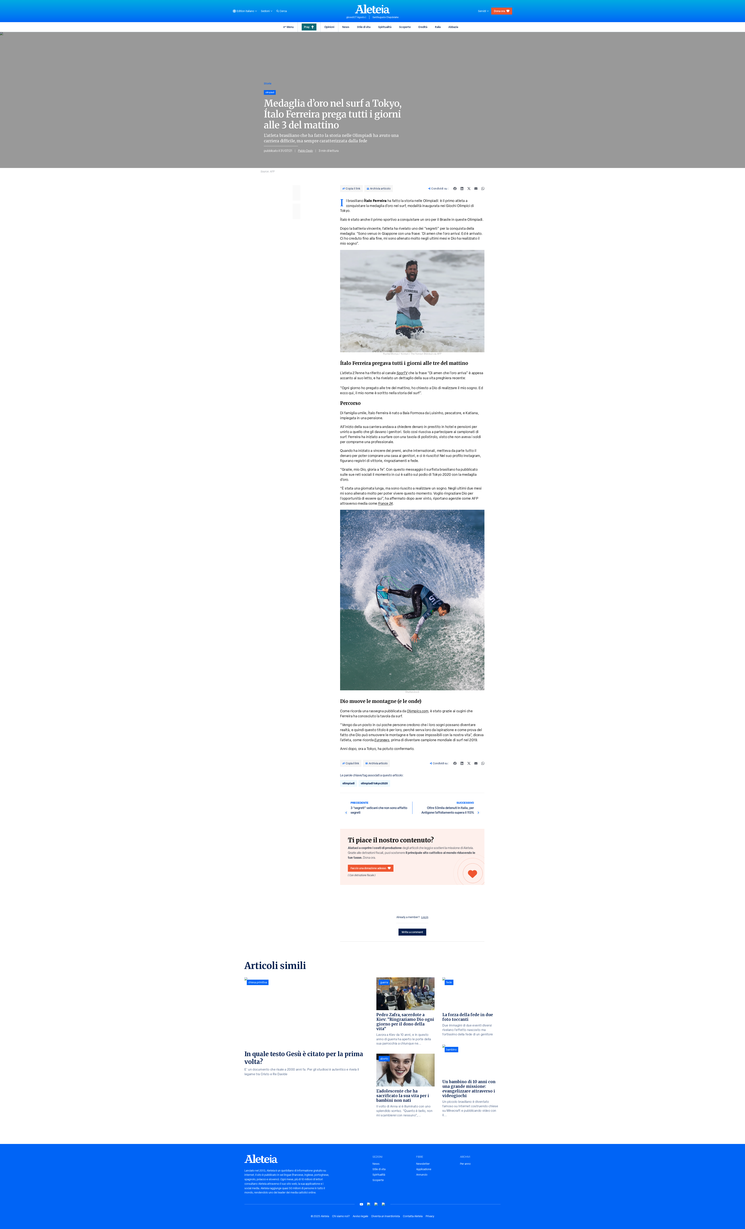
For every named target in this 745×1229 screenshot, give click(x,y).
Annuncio (421, 1174)
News (345, 27)
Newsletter (423, 1164)
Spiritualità (384, 27)
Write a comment (412, 932)
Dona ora (499, 11)
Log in (424, 917)
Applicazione (423, 1169)
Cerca (283, 11)
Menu (290, 27)
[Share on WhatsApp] (482, 188)
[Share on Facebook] (455, 188)
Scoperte (405, 27)
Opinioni (329, 27)
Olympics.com (417, 711)
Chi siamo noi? (341, 1216)
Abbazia (453, 27)
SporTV (402, 373)
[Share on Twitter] (468, 188)
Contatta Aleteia (413, 1216)
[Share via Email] (475, 188)
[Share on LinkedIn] (461, 188)
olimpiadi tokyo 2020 (374, 783)
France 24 (385, 503)
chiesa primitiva (257, 982)
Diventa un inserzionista (385, 1216)
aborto (384, 1058)
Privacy (430, 1216)
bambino (451, 1049)
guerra (384, 982)
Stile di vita (363, 27)
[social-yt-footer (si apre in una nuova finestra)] (361, 1204)
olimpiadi (348, 783)
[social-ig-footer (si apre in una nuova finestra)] (383, 1204)
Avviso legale (360, 1216)
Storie (267, 83)
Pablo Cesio (305, 151)
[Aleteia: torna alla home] (372, 9)
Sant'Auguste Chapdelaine (385, 17)
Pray (306, 27)
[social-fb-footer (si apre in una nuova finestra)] (369, 1204)
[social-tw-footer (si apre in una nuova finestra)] (376, 1204)
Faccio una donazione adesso (368, 868)
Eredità (422, 27)
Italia (438, 27)
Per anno (465, 1164)
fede (449, 982)
